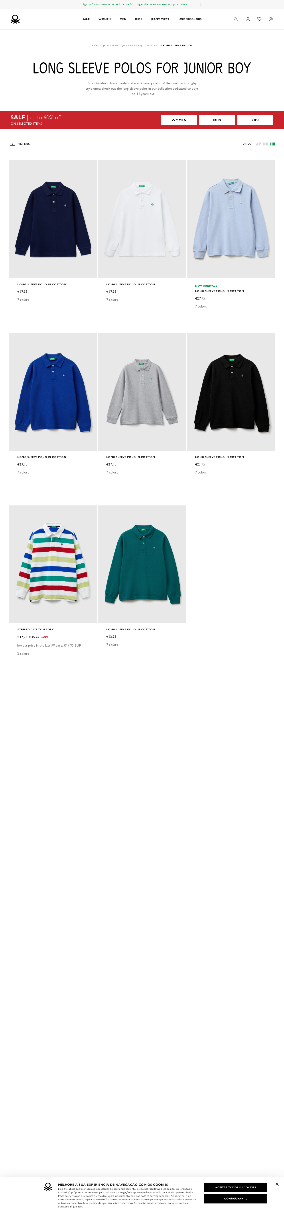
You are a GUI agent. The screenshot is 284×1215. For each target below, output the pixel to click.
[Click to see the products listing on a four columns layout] (265, 144)
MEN (123, 19)
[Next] (200, 4)
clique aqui (76, 1206)
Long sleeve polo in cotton (41, 284)
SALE (86, 19)
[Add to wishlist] (16, 166)
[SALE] (142, 120)
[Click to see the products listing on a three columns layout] (272, 144)
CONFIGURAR (233, 1198)
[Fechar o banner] (277, 1184)
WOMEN (105, 19)
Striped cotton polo (36, 629)
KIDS (138, 19)
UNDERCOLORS (190, 19)
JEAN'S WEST (160, 19)
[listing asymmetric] (258, 144)
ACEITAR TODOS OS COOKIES (235, 1187)
